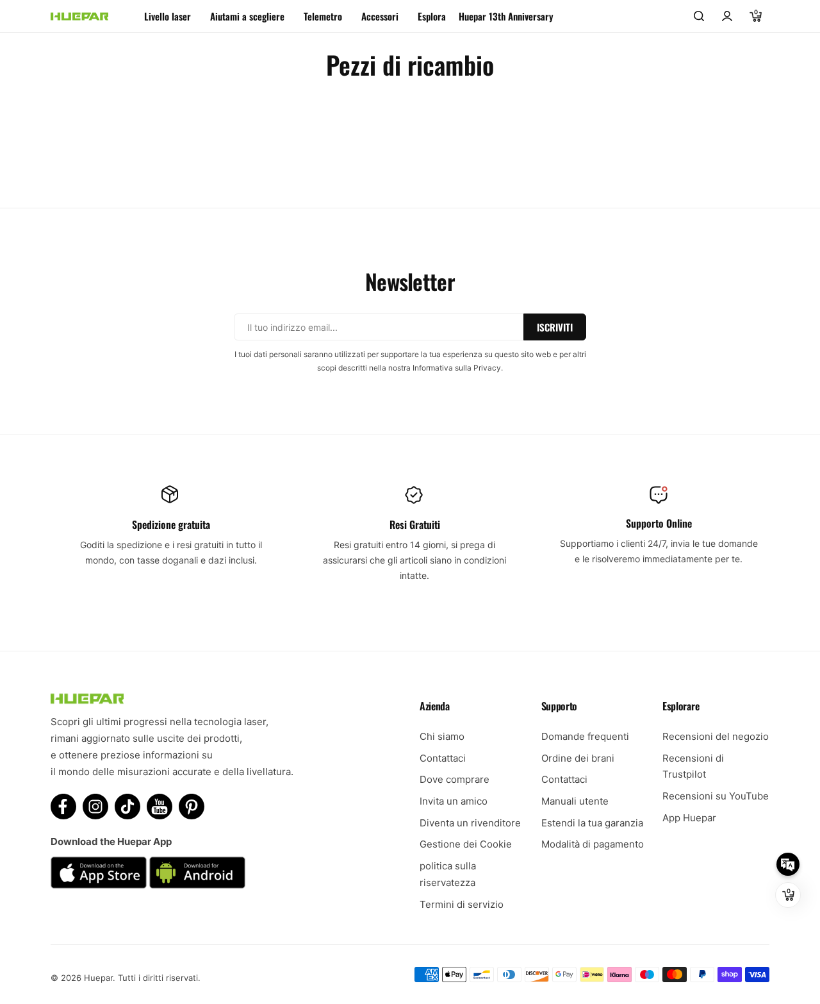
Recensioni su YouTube (715, 796)
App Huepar (689, 818)
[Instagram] (95, 806)
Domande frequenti (585, 736)
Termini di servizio (462, 904)
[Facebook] (63, 806)
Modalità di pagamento (592, 844)
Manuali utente (575, 801)
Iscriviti (555, 327)
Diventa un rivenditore (470, 823)
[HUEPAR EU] (79, 16)
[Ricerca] (699, 16)
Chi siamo (442, 736)
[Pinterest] (191, 806)
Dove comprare (454, 779)
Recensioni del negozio (715, 736)
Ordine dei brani (577, 758)
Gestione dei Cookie (466, 844)
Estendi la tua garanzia (592, 823)
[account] (727, 16)
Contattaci (443, 758)
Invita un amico (454, 801)
